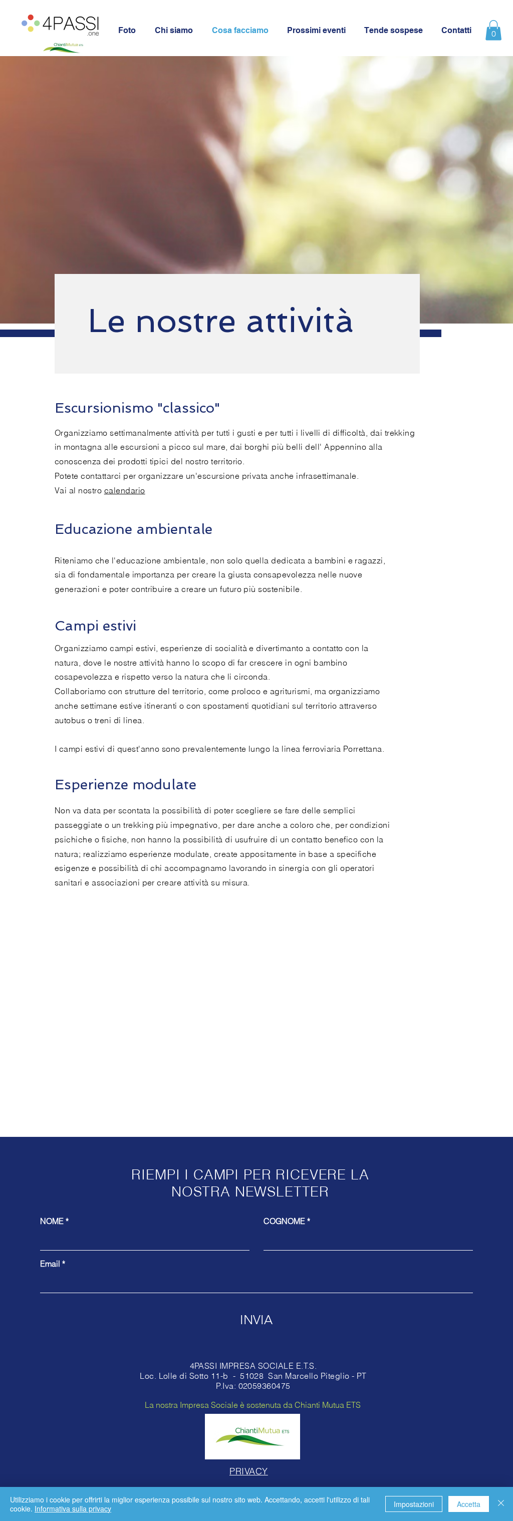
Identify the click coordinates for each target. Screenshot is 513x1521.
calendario (124, 490)
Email (50, 1264)
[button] (493, 30)
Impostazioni (414, 1504)
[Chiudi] (501, 1504)
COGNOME (284, 1221)
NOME (52, 1221)
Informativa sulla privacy (73, 1508)
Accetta (468, 1504)
